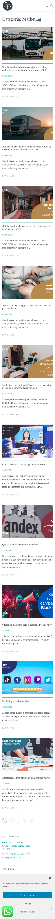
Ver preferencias (27, 912)
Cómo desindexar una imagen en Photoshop (23, 464)
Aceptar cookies (27, 895)
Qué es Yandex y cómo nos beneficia (20, 544)
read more (8, 97)
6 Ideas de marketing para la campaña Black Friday (27, 624)
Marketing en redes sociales (15, 701)
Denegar (28, 903)
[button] (50, 877)
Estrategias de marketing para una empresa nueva (26, 778)
